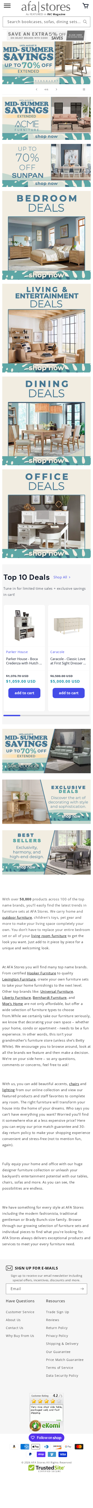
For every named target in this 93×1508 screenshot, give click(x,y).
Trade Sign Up (57, 1312)
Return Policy (57, 1328)
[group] (46, 62)
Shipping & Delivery (62, 1343)
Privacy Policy (57, 1336)
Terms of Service (59, 1367)
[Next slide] (56, 89)
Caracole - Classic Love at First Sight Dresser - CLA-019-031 (67, 661)
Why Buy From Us (20, 1336)
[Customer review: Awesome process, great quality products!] (46, 1412)
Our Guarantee (58, 1352)
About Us (13, 1320)
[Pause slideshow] (86, 89)
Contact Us (14, 1328)
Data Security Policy (62, 1375)
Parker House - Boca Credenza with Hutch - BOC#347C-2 (23, 661)
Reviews (52, 1320)
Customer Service (20, 1312)
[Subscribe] (82, 1289)
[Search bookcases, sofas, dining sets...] (85, 22)
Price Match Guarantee (65, 1360)
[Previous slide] (37, 89)
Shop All (60, 577)
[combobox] (46, 22)
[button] (85, 5)
